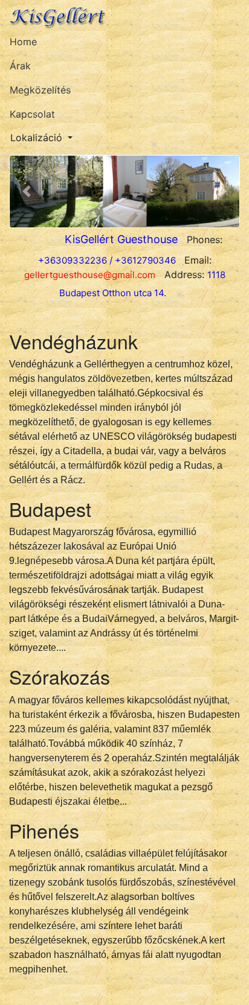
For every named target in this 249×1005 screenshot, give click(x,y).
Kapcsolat (32, 114)
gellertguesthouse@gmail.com (89, 275)
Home (23, 42)
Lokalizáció (36, 138)
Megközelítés (40, 90)
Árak (20, 66)
